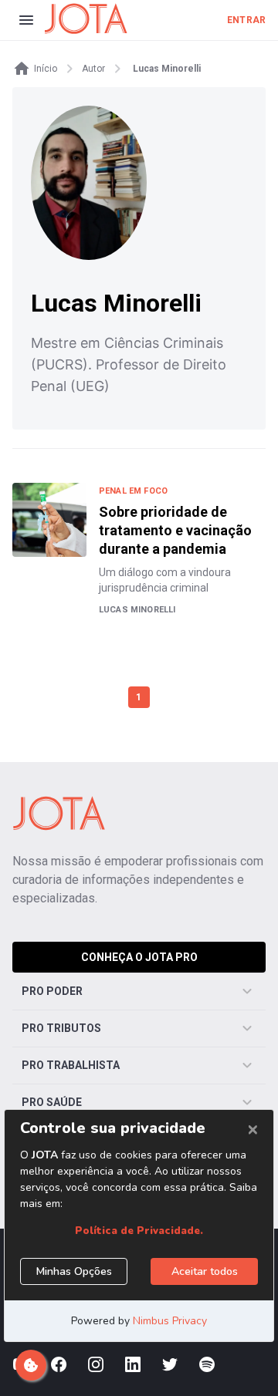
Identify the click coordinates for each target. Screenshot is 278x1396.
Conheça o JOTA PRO (139, 957)
